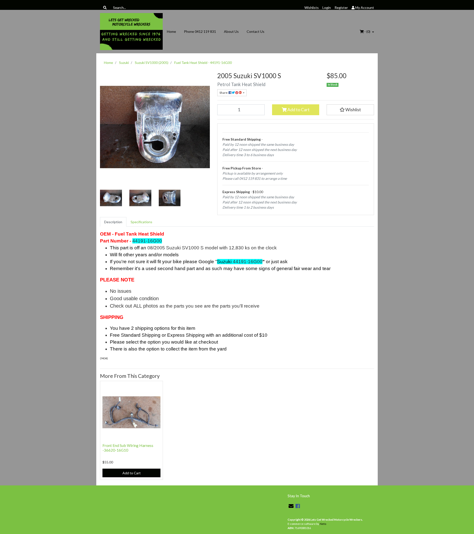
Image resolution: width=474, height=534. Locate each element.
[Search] (105, 7)
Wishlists (311, 7)
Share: (224, 92)
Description (113, 222)
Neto (323, 523)
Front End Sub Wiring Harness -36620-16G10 (127, 447)
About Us (231, 31)
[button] (350, 109)
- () (367, 31)
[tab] (113, 222)
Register (341, 7)
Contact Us (255, 31)
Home (171, 31)
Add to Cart (298, 109)
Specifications (141, 222)
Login (326, 7)
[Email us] (291, 506)
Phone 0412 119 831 (200, 31)
